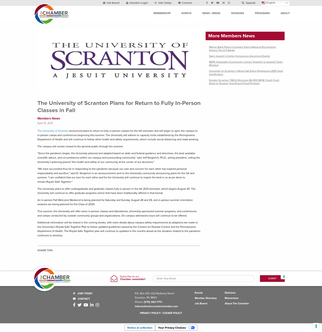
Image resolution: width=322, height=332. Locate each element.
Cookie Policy (172, 313)
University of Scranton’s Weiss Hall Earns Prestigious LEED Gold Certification (246, 72)
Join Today (164, 2)
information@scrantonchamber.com (156, 306)
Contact (186, 2)
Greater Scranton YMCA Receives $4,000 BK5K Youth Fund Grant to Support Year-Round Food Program (244, 82)
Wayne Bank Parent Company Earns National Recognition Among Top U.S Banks (242, 48)
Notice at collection (139, 327)
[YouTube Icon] (218, 3)
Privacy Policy (150, 313)
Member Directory (206, 298)
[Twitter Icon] (212, 3)
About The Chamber (237, 303)
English (270, 2)
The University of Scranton (52, 131)
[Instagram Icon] (229, 3)
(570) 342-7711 (153, 302)
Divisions (230, 292)
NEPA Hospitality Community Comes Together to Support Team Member (246, 63)
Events (199, 292)
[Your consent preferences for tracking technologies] (316, 326)
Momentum (232, 298)
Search (250, 3)
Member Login (138, 2)
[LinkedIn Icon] (224, 3)
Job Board (112, 2)
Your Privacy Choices (172, 327)
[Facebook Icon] (207, 3)
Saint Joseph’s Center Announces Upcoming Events (239, 56)
